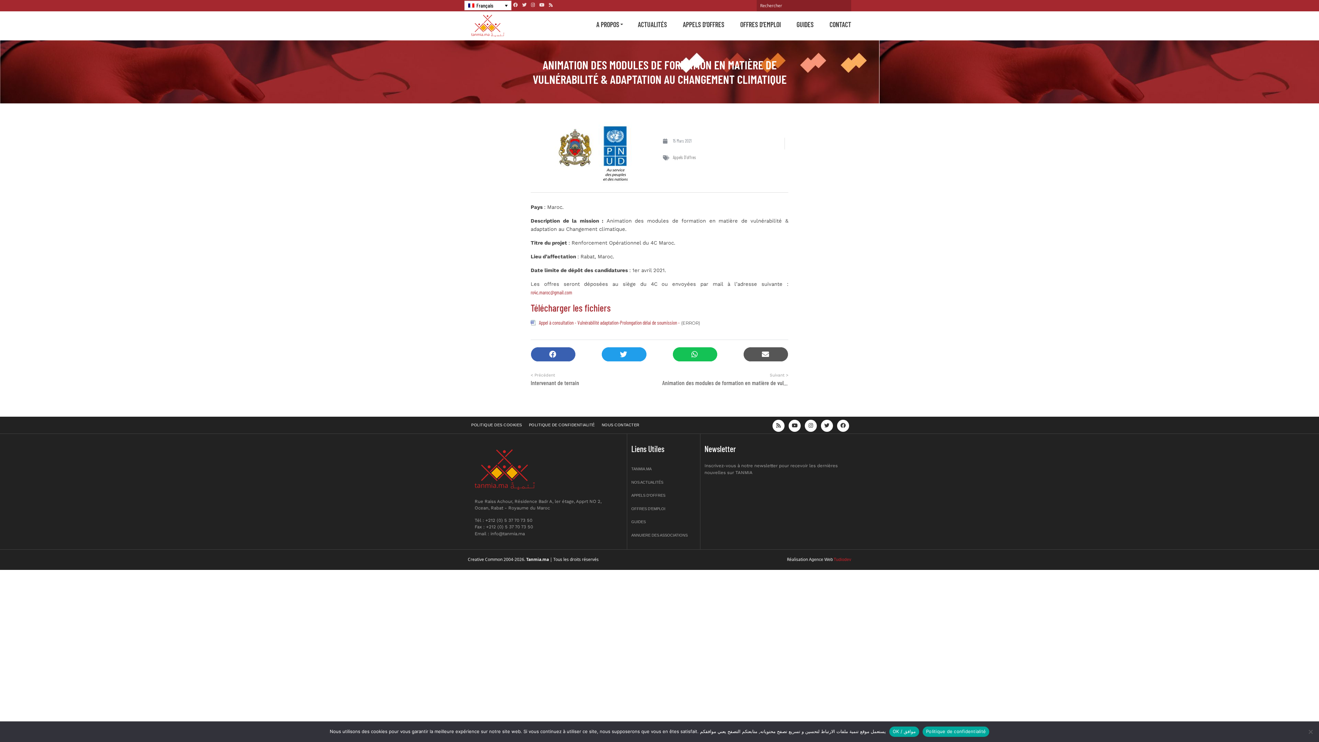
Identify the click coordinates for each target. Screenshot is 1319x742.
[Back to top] (1289, 720)
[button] (553, 354)
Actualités (652, 24)
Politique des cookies (496, 425)
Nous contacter (621, 425)
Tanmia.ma (641, 469)
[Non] (1310, 731)
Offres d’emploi (760, 24)
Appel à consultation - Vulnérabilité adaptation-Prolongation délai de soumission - (609, 322)
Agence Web (821, 559)
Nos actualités (647, 482)
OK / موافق (904, 731)
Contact (840, 24)
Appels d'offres (684, 157)
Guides (805, 24)
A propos (607, 24)
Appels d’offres (703, 24)
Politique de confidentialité (562, 425)
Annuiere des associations (659, 535)
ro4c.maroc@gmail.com (551, 292)
